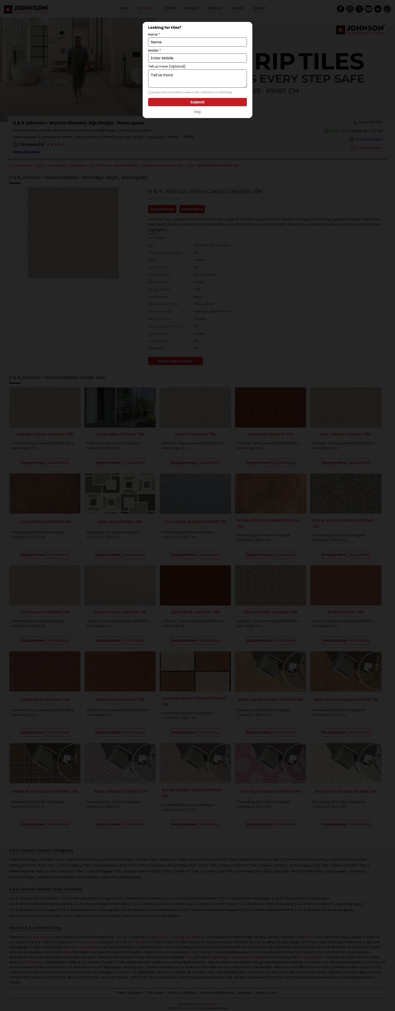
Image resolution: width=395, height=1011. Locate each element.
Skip (197, 112)
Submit (197, 102)
